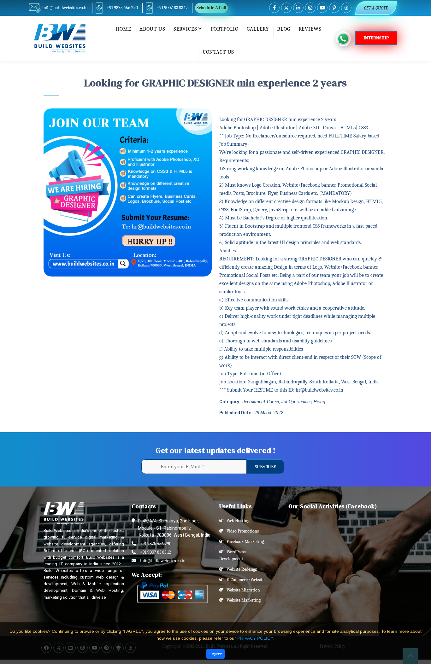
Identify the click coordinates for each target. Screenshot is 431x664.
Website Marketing (242, 600)
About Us (152, 29)
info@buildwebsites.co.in (65, 7)
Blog (283, 29)
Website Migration (242, 590)
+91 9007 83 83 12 (172, 7)
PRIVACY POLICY (255, 638)
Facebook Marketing (244, 541)
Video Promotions (241, 531)
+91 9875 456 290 (122, 7)
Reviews (310, 29)
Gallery (258, 29)
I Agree (215, 653)
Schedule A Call (211, 7)
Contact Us (218, 52)
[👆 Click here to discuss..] (345, 38)
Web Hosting (236, 520)
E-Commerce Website (244, 579)
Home (123, 29)
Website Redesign (240, 569)
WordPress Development (232, 555)
